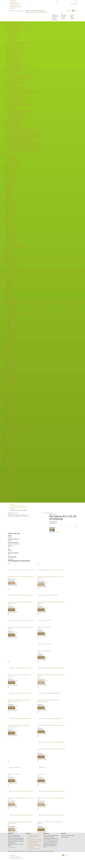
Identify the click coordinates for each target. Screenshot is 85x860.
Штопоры (9, 205)
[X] (53, 530)
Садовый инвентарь (10, 442)
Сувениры (7, 498)
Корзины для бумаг (12, 472)
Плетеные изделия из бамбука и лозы (14, 494)
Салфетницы (10, 284)
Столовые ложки (14, 272)
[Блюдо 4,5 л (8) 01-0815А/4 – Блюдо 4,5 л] (45, 643)
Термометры (8, 431)
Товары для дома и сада (8, 376)
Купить (52, 528)
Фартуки (7, 347)
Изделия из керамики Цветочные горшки (15, 44)
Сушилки (9, 220)
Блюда (9, 305)
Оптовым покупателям (16, 6)
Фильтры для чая (11, 211)
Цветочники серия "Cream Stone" (15, 62)
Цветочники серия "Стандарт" (14, 52)
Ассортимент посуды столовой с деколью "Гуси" (22, 78)
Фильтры (7, 391)
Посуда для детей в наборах (12, 344)
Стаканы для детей (10, 342)
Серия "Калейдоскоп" (15, 38)
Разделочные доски (12, 227)
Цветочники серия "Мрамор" (14, 56)
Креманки (9, 296)
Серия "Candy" (13, 32)
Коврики (7, 476)
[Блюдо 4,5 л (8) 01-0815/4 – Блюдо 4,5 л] (44, 619)
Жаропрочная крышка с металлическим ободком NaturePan (22, 25)
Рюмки (11, 321)
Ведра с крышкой (11, 488)
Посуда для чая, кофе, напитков (13, 172)
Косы (8, 454)
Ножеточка (10, 241)
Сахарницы (10, 282)
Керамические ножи (12, 367)
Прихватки (10, 229)
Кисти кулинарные (12, 168)
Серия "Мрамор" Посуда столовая (18, 95)
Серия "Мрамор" (11, 93)
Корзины (7, 467)
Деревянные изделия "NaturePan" (13, 125)
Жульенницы (10, 299)
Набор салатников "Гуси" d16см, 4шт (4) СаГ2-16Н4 (20, 576)
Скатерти (7, 440)
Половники (10, 230)
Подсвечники (8, 501)
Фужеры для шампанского (16, 317)
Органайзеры (10, 394)
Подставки (10, 232)
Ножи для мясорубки (15, 245)
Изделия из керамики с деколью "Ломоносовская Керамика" (20, 68)
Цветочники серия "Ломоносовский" (16, 57)
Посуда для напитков (10, 314)
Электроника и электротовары (12, 379)
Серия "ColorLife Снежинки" (14, 69)
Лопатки (9, 248)
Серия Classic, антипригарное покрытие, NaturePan (20, 141)
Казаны (9, 199)
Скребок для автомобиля (11, 439)
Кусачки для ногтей (10, 466)
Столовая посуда (9, 276)
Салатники (10, 285)
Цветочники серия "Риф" (13, 54)
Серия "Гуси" (13, 40)
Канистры (7, 479)
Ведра (6, 485)
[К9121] (16, 514)
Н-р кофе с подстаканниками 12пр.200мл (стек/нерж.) (51, 725)
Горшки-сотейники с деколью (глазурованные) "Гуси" (23, 77)
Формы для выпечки (15, 162)
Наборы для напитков (12, 338)
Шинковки (10, 206)
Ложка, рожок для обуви (11, 378)
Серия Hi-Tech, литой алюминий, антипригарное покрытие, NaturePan (24, 136)
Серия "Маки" (13, 37)
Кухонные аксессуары (7, 345)
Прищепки (10, 420)
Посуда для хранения (10, 178)
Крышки (9, 193)
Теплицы (9, 448)
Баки (6, 491)
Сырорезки (10, 218)
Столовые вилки (14, 275)
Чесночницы (10, 208)
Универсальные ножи (12, 357)
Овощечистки (10, 238)
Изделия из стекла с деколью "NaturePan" (17, 29)
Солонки (12, 308)
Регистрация (74, 3)
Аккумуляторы (11, 382)
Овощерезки (10, 239)
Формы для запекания (15, 160)
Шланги (9, 443)
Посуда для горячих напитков (14, 327)
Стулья (6, 434)
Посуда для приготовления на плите (14, 186)
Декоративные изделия (8, 495)
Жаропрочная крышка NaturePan (15, 26)
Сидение (9, 418)
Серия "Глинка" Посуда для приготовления (18, 101)
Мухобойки (8, 461)
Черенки (9, 445)
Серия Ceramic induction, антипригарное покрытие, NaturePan (25, 148)
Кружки (12, 332)
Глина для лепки (9, 126)
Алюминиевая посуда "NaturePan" (13, 127)
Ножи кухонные (11, 361)
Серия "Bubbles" (14, 34)
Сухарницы (10, 279)
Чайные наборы (11, 335)
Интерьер (4, 493)
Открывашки (8, 354)
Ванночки (7, 490)
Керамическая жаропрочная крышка (16, 123)
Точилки (9, 212)
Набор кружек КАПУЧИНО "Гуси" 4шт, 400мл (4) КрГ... (21, 798)
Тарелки (9, 278)
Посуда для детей (6, 341)
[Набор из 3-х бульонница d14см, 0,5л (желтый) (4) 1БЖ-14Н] (51, 814)
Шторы (9, 415)
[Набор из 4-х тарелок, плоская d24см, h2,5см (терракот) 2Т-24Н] (22, 667)
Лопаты (9, 449)
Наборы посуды (9, 333)
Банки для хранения (12, 183)
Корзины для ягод (11, 469)
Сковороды (10, 190)
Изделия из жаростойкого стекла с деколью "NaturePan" (21, 43)
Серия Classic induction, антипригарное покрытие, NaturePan (25, 144)
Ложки (9, 250)
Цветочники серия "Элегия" (14, 53)
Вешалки (7, 482)
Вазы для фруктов (11, 302)
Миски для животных (12, 411)
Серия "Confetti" (14, 31)
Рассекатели (10, 226)
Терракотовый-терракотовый (17, 117)
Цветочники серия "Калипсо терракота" (17, 50)
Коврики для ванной (12, 424)
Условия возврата (14, 5)
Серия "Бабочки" (14, 41)
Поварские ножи (11, 358)
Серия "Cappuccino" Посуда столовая (16, 116)
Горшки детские (9, 481)
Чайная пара (13, 330)
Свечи (6, 500)
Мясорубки (10, 242)
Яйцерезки (10, 202)
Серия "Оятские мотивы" (13, 84)
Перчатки (9, 400)
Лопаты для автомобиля (11, 464)
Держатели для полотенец (14, 428)
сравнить (15, 582)
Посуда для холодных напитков (15, 315)
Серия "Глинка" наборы (16, 102)
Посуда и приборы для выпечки (13, 156)
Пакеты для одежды (10, 458)
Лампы (9, 387)
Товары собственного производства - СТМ (13, 22)
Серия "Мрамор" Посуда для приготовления (21, 96)
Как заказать (13, 2)
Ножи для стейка (11, 363)
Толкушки (9, 215)
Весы (6, 484)
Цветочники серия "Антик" (14, 60)
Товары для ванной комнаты (12, 414)
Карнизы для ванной (12, 425)
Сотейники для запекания (13, 163)
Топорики (9, 214)
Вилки (8, 273)
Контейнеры (8, 473)
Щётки (9, 397)
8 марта (7, 153)
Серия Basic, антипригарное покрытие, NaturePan (19, 150)
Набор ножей (13, 266)
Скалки (9, 223)
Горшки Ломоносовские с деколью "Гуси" (20, 74)
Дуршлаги (9, 253)
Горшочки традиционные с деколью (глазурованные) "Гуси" (25, 75)
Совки (6, 437)
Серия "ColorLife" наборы (16, 110)
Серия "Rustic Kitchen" (12, 80)
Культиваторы (10, 452)
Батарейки (10, 381)
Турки (8, 175)
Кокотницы (10, 166)
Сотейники (10, 189)
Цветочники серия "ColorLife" (14, 63)
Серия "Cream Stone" (12, 107)
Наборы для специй (15, 311)
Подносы (9, 287)
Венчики (9, 254)
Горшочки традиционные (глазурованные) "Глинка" (22, 104)
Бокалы (12, 326)
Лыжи (6, 463)
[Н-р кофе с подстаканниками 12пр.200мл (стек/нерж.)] (51, 717)
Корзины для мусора (12, 470)
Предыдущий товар (13, 512)
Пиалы (9, 288)
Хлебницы (9, 180)
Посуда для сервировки (8, 260)
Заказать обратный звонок (32, 12)
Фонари (9, 385)
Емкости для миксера (12, 251)
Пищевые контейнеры (12, 181)
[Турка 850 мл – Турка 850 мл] (41, 766)
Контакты (12, 8)
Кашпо (6, 478)
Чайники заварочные (15, 329)
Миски (9, 291)
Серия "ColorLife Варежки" (14, 71)
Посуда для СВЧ (9, 184)
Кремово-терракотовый (16, 120)
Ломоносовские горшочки (14, 122)
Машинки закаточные (12, 257)
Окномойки (8, 460)
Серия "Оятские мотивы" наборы (15, 83)
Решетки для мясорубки (16, 244)
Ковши (9, 196)
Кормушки (10, 412)
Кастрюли (9, 169)
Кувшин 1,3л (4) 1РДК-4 (13, 774)
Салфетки (9, 399)
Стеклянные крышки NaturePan (12, 23)
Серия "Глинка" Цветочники (14, 98)
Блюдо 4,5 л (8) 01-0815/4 (44, 627)
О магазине (13, 0)
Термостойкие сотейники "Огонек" (18, 89)
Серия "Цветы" (13, 35)
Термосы (7, 430)
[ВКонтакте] (50, 530)
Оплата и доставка (15, 3)
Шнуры (6, 388)
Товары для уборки (10, 396)
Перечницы (13, 309)
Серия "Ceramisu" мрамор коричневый (19, 114)
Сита (8, 224)
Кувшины (12, 323)
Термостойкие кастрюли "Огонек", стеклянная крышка (23, 90)
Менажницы (10, 293)
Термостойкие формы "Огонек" (17, 87)
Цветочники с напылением (14, 66)
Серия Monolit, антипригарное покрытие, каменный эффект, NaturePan (24, 130)
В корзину (11, 609)
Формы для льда (11, 209)
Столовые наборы (11, 336)
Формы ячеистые (14, 159)
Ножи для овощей (11, 364)
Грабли (9, 455)
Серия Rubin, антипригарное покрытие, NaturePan (19, 129)
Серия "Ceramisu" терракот (16, 113)
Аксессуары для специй (13, 306)
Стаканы (12, 320)
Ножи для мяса (11, 366)
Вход (76, 0)
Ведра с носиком (11, 487)
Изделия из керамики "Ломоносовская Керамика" (17, 81)
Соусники (9, 281)
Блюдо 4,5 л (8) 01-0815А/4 (44, 651)
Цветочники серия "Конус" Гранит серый (17, 47)
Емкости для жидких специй (17, 312)
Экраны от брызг (11, 203)
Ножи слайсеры (11, 360)
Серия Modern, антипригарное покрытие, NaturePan (20, 132)
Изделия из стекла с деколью (12, 28)
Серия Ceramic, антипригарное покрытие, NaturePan (20, 145)
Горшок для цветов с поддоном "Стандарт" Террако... (51, 798)
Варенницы (10, 300)
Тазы (6, 433)
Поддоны (9, 46)
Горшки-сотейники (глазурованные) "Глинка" (21, 105)
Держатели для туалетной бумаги (15, 427)
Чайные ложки (13, 271)
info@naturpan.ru (43, 12)
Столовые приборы (10, 262)
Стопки (12, 318)
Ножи (8, 263)
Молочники (10, 290)
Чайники (9, 187)
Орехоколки (10, 236)
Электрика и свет (9, 384)
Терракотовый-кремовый (16, 119)
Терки (8, 217)
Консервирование (9, 256)
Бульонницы (10, 303)
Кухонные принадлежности (11, 200)
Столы (6, 436)
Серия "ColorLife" (11, 108)
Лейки (9, 451)
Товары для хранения (10, 393)
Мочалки (9, 422)
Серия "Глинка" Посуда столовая (15, 99)
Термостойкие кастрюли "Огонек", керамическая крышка (24, 92)
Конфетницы (10, 297)
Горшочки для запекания (13, 171)
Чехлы (6, 390)
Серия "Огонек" (11, 86)
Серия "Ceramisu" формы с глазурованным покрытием (20, 111)
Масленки (9, 294)
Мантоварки (10, 192)
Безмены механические (11, 375)
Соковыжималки (11, 221)
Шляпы (9, 406)
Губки (8, 403)
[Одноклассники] (52, 530)
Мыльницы (10, 421)
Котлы (8, 195)
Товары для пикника (10, 405)
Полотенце (7, 349)
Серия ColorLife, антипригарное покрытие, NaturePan (20, 139)
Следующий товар (48, 512)
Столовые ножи (14, 265)
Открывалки (10, 235)
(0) (8, 578)
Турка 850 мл (41, 774)
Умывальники (10, 446)
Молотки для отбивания (13, 247)
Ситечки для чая (11, 177)
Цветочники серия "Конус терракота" (16, 49)
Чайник (9, 174)
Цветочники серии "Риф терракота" (19, 65)
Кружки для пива (14, 324)
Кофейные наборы (11, 339)
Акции (4, 151)
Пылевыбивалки (9, 457)
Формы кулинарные (12, 157)
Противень (10, 165)
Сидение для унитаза (12, 417)
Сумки (9, 408)
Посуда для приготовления (9, 154)
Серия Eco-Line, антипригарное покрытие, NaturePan (20, 138)
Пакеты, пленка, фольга (13, 233)
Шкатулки (7, 497)
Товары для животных (10, 409)
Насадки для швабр (12, 402)
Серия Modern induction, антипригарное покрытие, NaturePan (25, 135)
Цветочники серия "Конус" (14, 59)
